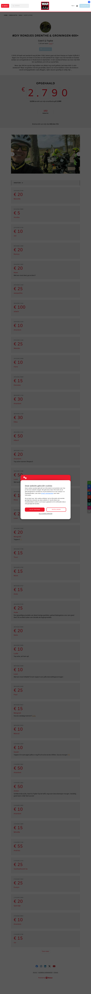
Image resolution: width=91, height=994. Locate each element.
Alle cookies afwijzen (45, 513)
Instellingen (56, 509)
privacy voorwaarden (47, 493)
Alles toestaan (35, 509)
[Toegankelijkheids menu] (89, 2)
